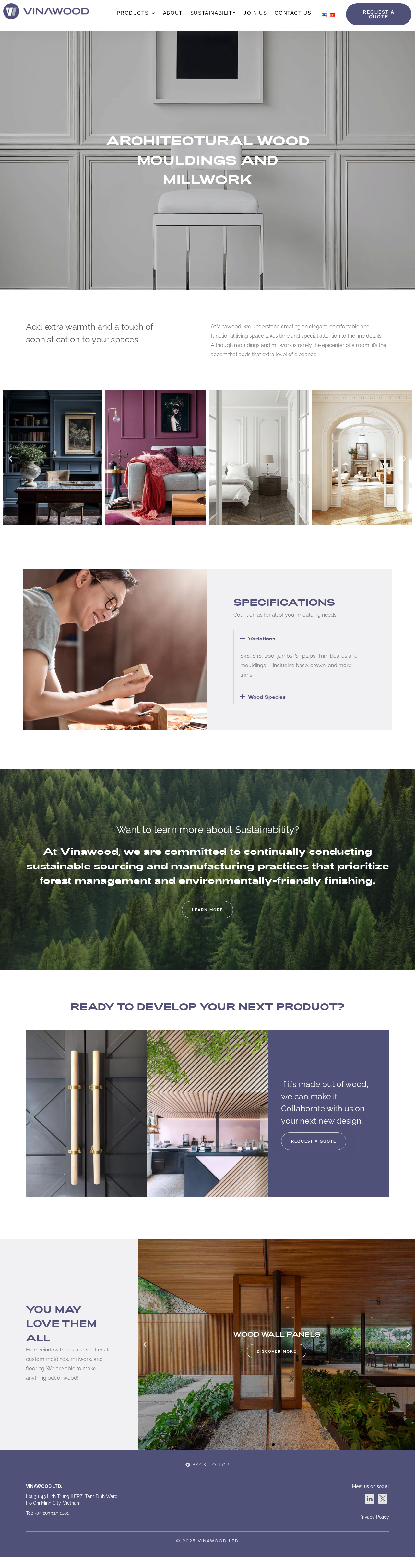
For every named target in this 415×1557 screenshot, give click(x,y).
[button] (379, 14)
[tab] (300, 638)
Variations (261, 638)
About (173, 13)
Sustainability (213, 13)
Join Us (255, 13)
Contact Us (293, 13)
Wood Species (267, 697)
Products (132, 13)
